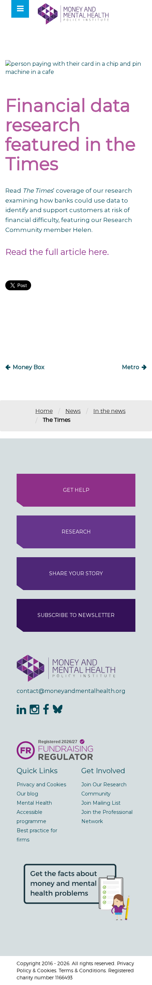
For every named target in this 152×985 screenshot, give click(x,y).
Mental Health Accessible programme (34, 812)
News (73, 411)
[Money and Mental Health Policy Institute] (73, 13)
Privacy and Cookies (41, 784)
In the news (109, 411)
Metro (130, 367)
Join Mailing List (101, 803)
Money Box (29, 367)
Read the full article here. (57, 252)
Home (44, 411)
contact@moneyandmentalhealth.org (71, 691)
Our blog (27, 794)
